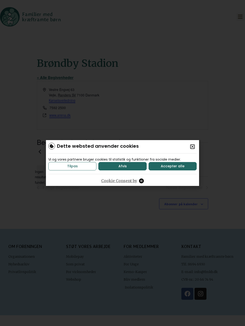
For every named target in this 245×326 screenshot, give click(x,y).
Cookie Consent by (119, 180)
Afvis (122, 166)
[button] (192, 146)
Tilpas (72, 166)
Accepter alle (172, 166)
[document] (122, 163)
